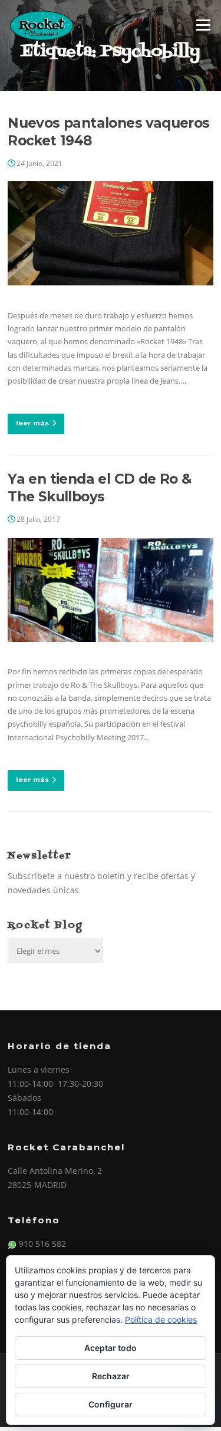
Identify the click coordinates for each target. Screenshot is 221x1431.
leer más (32, 423)
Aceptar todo (110, 1348)
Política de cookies (161, 1319)
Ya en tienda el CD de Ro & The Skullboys (99, 488)
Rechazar (111, 1376)
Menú (203, 24)
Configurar (110, 1404)
